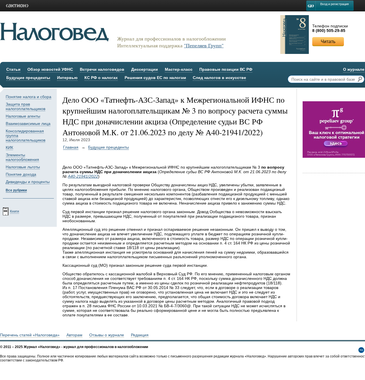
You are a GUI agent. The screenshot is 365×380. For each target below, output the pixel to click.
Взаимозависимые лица (28, 123)
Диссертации (144, 69)
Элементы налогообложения (22, 157)
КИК (9, 147)
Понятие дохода (21, 174)
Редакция (140, 335)
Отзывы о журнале (106, 335)
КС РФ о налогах (101, 77)
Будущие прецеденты (28, 77)
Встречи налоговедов (102, 69)
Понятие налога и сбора (28, 96)
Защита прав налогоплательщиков (25, 106)
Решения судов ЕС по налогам (155, 77)
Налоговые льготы (23, 167)
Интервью (67, 77)
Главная (70, 147)
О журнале (353, 69)
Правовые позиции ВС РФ (225, 69)
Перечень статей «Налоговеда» (30, 335)
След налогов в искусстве (219, 77)
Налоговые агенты (23, 116)
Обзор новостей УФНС (50, 69)
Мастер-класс (178, 69)
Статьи (13, 69)
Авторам (74, 335)
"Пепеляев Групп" (204, 45)
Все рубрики (16, 190)
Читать (328, 41)
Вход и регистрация (334, 4)
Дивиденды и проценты (28, 181)
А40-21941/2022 (83, 176)
